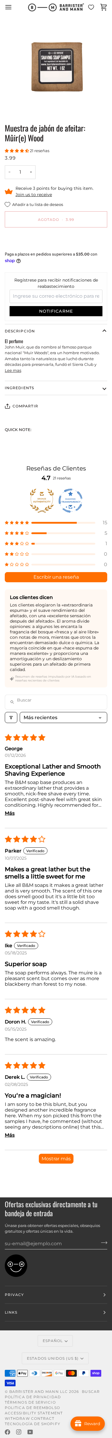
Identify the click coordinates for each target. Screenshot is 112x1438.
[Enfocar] (19, 103)
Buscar (90, 1391)
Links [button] (11, 1312)
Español (53, 1340)
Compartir (25, 406)
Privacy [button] (14, 1294)
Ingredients (19, 388)
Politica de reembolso (32, 1407)
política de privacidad (33, 1397)
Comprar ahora (55, 240)
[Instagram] (19, 1432)
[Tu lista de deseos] (91, 7)
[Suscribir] (102, 1243)
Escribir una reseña (56, 577)
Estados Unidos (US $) (53, 1358)
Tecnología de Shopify (32, 1424)
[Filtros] (11, 717)
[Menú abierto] (14, 7)
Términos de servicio (30, 1402)
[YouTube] (30, 1432)
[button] (17, 150)
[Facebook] (7, 1432)
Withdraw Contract (29, 1418)
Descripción (20, 331)
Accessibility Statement (34, 1413)
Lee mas (13, 370)
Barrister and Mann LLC (38, 1391)
